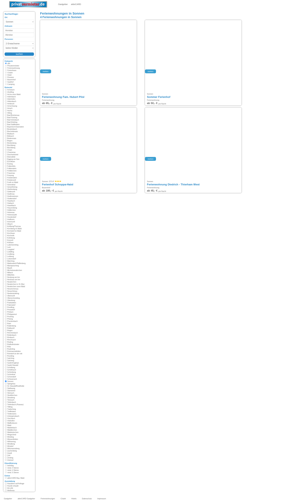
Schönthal (11, 374)
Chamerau (11, 152)
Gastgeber (63, 4)
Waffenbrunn (12, 423)
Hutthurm (10, 219)
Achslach (11, 90)
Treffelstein (11, 411)
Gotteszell (11, 192)
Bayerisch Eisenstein (15, 127)
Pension (10, 77)
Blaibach (10, 134)
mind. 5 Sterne (13, 472)
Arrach (9, 108)
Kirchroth (10, 236)
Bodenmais (11, 138)
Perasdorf (11, 310)
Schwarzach (12, 379)
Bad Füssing (12, 117)
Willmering (11, 441)
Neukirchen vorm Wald (16, 286)
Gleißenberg (12, 189)
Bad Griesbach (13, 120)
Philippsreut (12, 314)
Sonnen (10, 381)
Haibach (10, 203)
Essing (10, 164)
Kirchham (11, 233)
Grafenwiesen (12, 196)
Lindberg (10, 254)
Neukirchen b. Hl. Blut (15, 284)
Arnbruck (10, 104)
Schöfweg (11, 367)
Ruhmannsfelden (14, 351)
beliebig (10, 466)
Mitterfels (10, 275)
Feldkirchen (12, 171)
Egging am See (13, 159)
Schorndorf (11, 377)
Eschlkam (11, 161)
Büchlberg (11, 145)
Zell (8, 455)
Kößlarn (10, 242)
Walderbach (12, 428)
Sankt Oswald (12, 365)
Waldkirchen (12, 430)
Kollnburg (11, 238)
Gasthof (10, 82)
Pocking (10, 317)
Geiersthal (11, 185)
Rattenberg (11, 326)
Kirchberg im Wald (14, 229)
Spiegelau (11, 384)
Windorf (10, 446)
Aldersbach (11, 101)
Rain (9, 323)
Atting (9, 113)
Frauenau (11, 173)
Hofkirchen (11, 210)
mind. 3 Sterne (13, 468)
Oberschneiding (13, 298)
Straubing (11, 398)
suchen (19, 54)
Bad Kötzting (12, 122)
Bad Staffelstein (13, 124)
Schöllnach (11, 370)
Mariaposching (13, 266)
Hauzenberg (12, 208)
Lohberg (10, 256)
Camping (11, 84)
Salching (10, 358)
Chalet (10, 73)
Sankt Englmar (13, 363)
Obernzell (11, 296)
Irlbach (10, 224)
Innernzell (11, 222)
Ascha (9, 111)
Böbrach (10, 136)
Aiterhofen (11, 99)
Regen (10, 330)
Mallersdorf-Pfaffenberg (16, 263)
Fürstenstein (12, 178)
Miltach (10, 273)
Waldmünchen (13, 432)
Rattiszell (11, 328)
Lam (9, 247)
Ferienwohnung (13, 68)
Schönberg (11, 372)
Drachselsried (12, 155)
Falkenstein (11, 168)
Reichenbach (12, 333)
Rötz (9, 347)
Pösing (10, 319)
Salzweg (10, 360)
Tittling (9, 407)
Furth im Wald (12, 182)
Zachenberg (12, 451)
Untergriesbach (13, 416)
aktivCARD (76, 4)
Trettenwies (11, 414)
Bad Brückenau (13, 115)
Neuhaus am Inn (13, 279)
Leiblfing (10, 252)
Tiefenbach (11, 402)
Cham (9, 150)
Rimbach (10, 337)
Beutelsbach (12, 129)
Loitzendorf (11, 259)
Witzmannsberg (13, 448)
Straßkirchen (12, 395)
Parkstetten (11, 303)
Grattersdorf (11, 198)
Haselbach (11, 205)
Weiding (10, 437)
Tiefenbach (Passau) (15, 404)
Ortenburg (11, 300)
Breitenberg (11, 143)
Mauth (9, 268)
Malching (10, 261)
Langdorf (10, 249)
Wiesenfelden (12, 439)
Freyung (10, 175)
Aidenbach (11, 97)
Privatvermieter (13, 66)
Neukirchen (11, 282)
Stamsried (11, 391)
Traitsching (11, 409)
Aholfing (10, 92)
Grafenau (11, 194)
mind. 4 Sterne (13, 470)
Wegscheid (11, 435)
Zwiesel (10, 460)
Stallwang (11, 388)
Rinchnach (11, 340)
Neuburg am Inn (13, 277)
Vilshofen (11, 421)
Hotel (9, 75)
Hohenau (11, 212)
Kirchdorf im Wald (14, 231)
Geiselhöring (12, 187)
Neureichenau (12, 289)
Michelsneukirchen (14, 270)
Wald (9, 425)
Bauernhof (11, 80)
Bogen (9, 141)
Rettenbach (11, 335)
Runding (10, 356)
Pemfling (10, 307)
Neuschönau (12, 291)
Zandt (9, 453)
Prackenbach (12, 321)
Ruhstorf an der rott (14, 354)
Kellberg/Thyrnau (14, 226)
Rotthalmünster (13, 344)
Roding (10, 342)
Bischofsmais (12, 131)
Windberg (11, 444)
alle (8, 63)
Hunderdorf (11, 217)
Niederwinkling (13, 293)
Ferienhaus (11, 70)
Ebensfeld (11, 157)
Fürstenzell (11, 180)
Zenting (10, 458)
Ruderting (11, 349)
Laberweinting (12, 245)
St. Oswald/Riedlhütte (15, 386)
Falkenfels (11, 166)
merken (45, 71)
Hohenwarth (12, 215)
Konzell (10, 240)
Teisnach (10, 400)
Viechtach (11, 418)
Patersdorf (11, 305)
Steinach (10, 393)
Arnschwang (12, 106)
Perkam (10, 312)
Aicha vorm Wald (13, 94)
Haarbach (11, 201)
